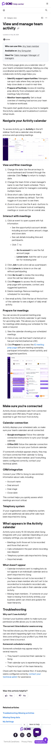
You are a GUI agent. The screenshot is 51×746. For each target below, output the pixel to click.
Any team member (31, 46)
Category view (12, 18)
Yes (11, 695)
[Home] (13, 4)
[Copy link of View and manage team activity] (18, 28)
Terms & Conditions (11, 742)
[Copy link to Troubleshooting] (30, 610)
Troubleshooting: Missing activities (18, 713)
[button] (45, 739)
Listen (8, 39)
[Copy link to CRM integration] (26, 470)
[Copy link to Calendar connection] (32, 423)
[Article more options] (46, 18)
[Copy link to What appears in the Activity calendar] (19, 527)
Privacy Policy (27, 742)
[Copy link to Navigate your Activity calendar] (7, 125)
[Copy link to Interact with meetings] (35, 216)
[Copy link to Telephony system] (28, 507)
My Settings (8, 721)
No (24, 695)
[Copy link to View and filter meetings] (36, 165)
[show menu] (47, 4)
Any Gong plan (24, 50)
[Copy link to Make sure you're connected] (46, 406)
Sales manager (21, 55)
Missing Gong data (11, 717)
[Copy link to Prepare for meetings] (32, 311)
